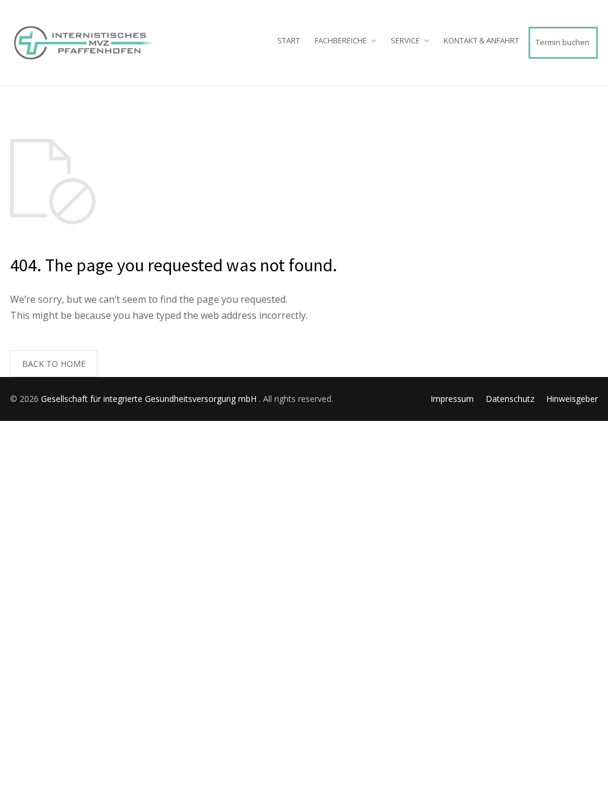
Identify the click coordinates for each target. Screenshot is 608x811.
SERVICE (405, 40)
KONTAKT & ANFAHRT (481, 40)
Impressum (452, 398)
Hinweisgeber (572, 398)
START (288, 40)
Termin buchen (563, 42)
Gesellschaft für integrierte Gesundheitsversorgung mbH (150, 398)
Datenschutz (510, 398)
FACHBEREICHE (341, 40)
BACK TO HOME (54, 363)
